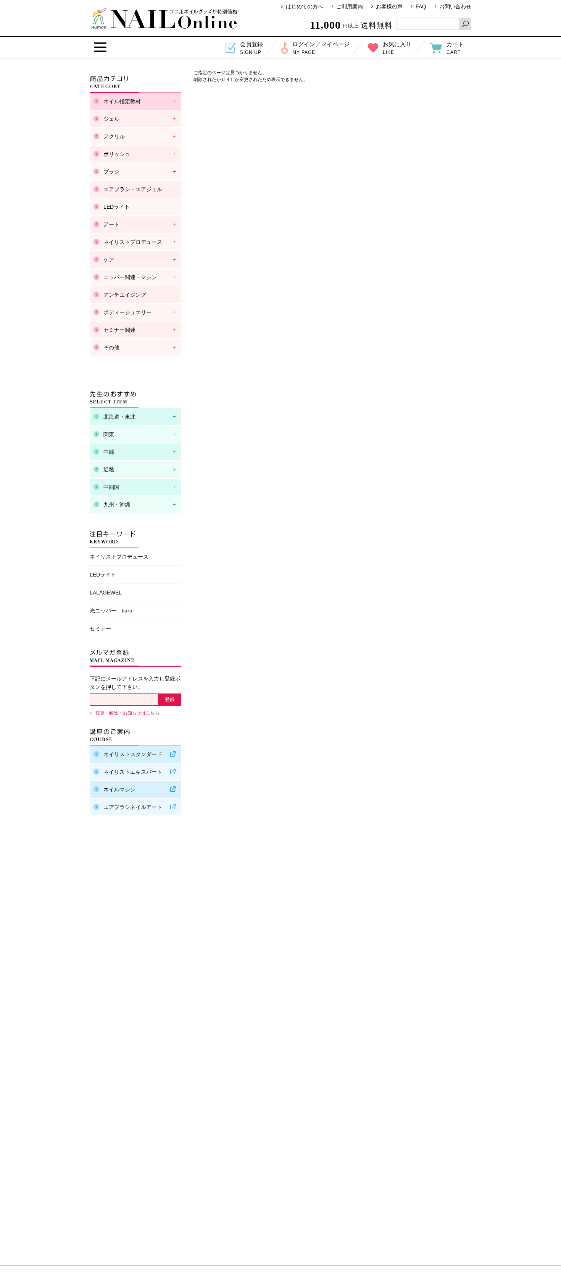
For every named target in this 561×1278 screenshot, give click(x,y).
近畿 (108, 469)
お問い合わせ (455, 6)
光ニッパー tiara (111, 610)
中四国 (111, 487)
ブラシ (111, 172)
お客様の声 (389, 6)
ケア (108, 260)
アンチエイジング (124, 295)
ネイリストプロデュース (132, 242)
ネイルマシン (119, 789)
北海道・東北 (119, 417)
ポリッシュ (116, 154)
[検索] (465, 24)
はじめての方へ (304, 6)
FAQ (421, 6)
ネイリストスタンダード (132, 754)
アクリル (114, 136)
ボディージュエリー (127, 312)
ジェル (111, 119)
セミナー (100, 628)
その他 (111, 347)
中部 (108, 452)
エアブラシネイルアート (132, 807)
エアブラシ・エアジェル (132, 189)
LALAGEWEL (106, 592)
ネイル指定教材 (122, 101)
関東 (108, 434)
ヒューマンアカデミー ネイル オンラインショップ (165, 18)
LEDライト (116, 207)
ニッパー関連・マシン (130, 277)
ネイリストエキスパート (132, 772)
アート (111, 224)
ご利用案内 (349, 6)
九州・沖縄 (116, 505)
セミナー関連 (119, 330)
